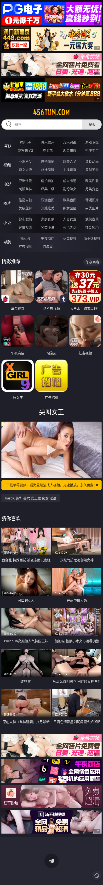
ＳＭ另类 (92, 169)
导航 (7, 241)
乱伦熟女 (69, 189)
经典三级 (47, 189)
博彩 (7, 145)
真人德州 (47, 142)
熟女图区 (69, 208)
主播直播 (69, 169)
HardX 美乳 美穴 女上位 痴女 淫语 (30, 498)
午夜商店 (47, 238)
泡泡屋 (48, 246)
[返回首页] (97, 875)
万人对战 (69, 142)
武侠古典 (92, 219)
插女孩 (25, 238)
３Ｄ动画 (92, 161)
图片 (7, 203)
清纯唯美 (47, 208)
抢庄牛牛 (92, 150)
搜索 (92, 124)
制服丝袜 (25, 189)
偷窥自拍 (25, 200)
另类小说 (47, 227)
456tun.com (51, 112)
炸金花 (48, 150)
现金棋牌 (69, 150)
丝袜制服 (47, 169)
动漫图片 (92, 200)
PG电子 (25, 142)
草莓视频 (69, 238)
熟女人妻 (25, 169)
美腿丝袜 (25, 208)
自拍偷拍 (47, 161)
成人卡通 (69, 180)
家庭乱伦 (47, 219)
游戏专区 (92, 142)
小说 (7, 222)
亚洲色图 (47, 200)
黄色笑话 (69, 227)
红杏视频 (25, 246)
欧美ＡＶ (69, 161)
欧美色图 (69, 200)
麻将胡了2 (25, 150)
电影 (7, 184)
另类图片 (92, 208)
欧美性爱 (92, 180)
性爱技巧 (92, 227)
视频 (7, 165)
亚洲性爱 (25, 180)
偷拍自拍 (47, 180)
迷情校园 (25, 227)
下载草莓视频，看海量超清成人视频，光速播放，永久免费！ (51, 485)
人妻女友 (69, 219)
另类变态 (92, 189)
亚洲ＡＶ (25, 161)
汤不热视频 (92, 238)
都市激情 (25, 219)
